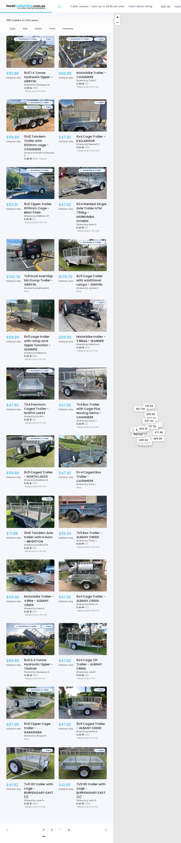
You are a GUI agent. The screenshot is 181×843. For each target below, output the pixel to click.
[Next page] (103, 830)
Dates (38, 28)
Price (52, 28)
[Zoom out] (117, 22)
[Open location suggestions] (59, 6)
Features (68, 28)
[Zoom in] (117, 17)
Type (12, 28)
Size (25, 28)
